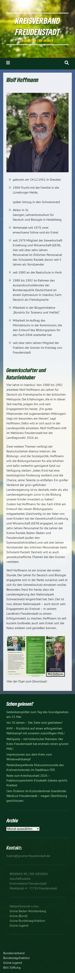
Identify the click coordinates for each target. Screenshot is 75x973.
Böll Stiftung (12, 967)
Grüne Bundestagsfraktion (27, 921)
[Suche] (67, 62)
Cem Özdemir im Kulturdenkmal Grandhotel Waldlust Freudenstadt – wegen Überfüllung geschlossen (36, 796)
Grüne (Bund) (18, 916)
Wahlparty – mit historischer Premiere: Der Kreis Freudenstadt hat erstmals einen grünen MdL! (37, 744)
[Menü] (8, 62)
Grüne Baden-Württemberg (28, 911)
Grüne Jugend (19, 925)
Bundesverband (14, 953)
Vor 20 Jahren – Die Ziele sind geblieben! (34, 722)
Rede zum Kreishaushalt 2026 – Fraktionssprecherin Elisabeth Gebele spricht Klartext (36, 780)
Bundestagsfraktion (16, 958)
